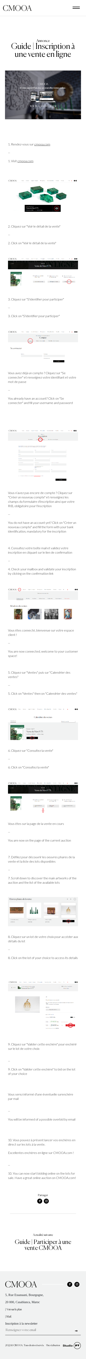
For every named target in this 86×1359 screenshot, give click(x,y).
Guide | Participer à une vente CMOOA (43, 1245)
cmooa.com (42, 144)
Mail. (9, 1316)
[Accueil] (17, 7)
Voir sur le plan (14, 1309)
